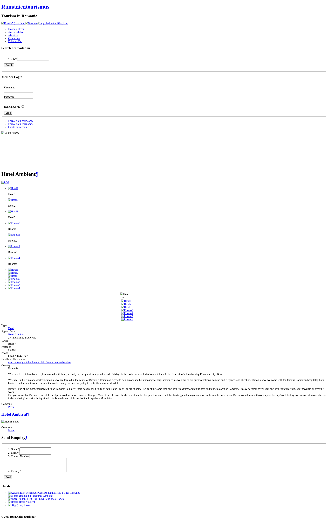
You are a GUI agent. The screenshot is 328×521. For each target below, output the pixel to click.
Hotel (11, 328)
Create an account (18, 127)
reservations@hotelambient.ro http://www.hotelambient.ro (39, 362)
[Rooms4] (127, 319)
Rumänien (25, 7)
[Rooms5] (127, 310)
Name (15, 449)
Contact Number (20, 456)
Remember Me (12, 106)
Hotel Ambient (16, 334)
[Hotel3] (126, 307)
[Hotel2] (126, 304)
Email (15, 452)
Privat (11, 407)
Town (14, 58)
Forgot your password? (20, 120)
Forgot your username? (20, 123)
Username (9, 87)
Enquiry (16, 471)
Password (9, 96)
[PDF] (5, 182)
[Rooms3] (127, 316)
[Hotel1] (126, 300)
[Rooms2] (127, 313)
